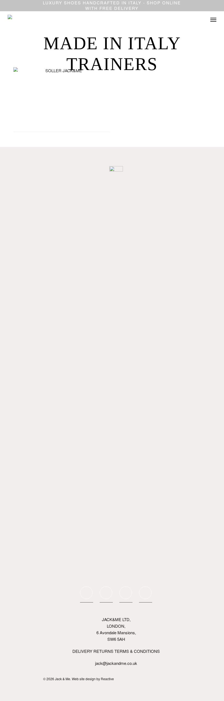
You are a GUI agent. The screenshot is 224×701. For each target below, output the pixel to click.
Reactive (107, 678)
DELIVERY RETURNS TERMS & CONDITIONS (116, 651)
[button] (213, 19)
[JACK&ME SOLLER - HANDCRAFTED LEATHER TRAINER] (61, 99)
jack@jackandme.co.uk (116, 663)
